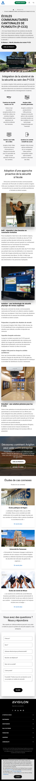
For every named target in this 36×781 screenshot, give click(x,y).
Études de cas (20, 9)
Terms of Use (9, 769)
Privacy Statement (17, 771)
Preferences (5, 774)
